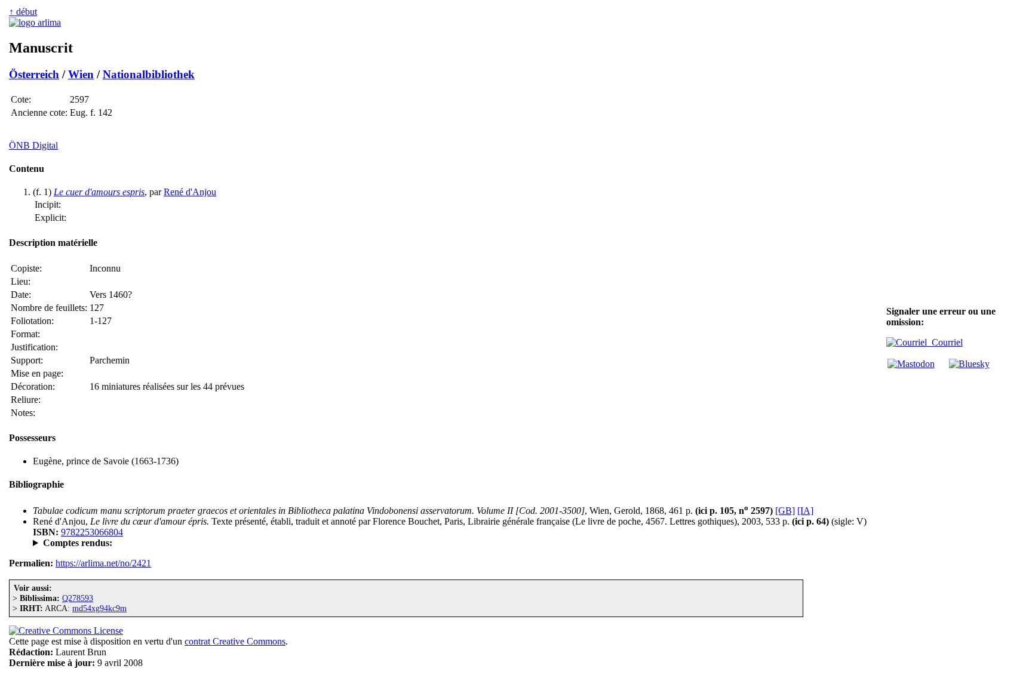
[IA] (805, 511)
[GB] (785, 511)
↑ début (23, 12)
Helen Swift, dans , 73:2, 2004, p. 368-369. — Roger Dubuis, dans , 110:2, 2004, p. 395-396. (369, 543)
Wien (81, 74)
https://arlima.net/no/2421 (103, 563)
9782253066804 (92, 532)
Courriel (945, 342)
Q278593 (77, 598)
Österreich (34, 74)
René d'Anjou (190, 192)
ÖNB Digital (33, 145)
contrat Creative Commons (235, 641)
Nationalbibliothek (149, 74)
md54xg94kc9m (99, 608)
